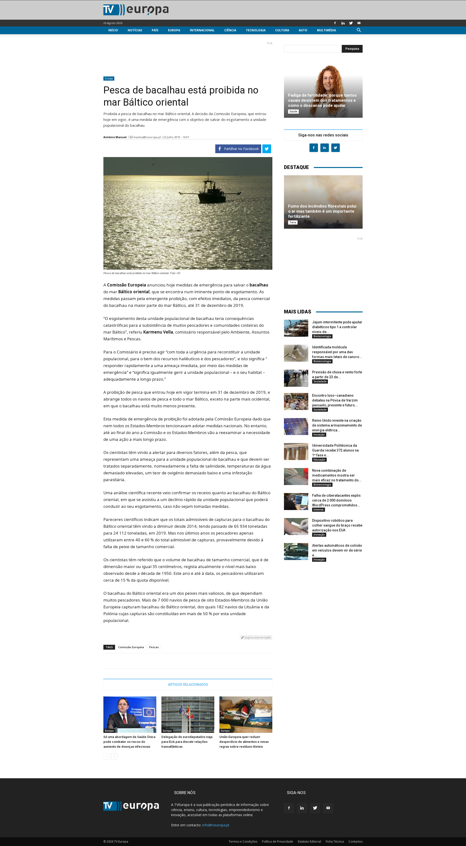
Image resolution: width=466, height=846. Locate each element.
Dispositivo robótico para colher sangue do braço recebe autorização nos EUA (337, 525)
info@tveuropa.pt (215, 825)
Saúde (293, 111)
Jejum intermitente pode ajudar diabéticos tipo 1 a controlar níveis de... (337, 327)
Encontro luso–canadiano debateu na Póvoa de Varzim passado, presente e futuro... (335, 400)
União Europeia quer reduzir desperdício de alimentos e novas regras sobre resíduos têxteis (244, 741)
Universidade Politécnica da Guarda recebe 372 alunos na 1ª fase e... (335, 450)
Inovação (319, 434)
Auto (303, 30)
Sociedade (320, 381)
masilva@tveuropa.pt (147, 137)
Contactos (356, 841)
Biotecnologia (322, 336)
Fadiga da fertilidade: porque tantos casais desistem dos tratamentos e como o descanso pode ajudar (322, 100)
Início (113, 30)
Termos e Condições (243, 841)
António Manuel (115, 137)
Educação (319, 459)
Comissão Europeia (131, 647)
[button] (359, 30)
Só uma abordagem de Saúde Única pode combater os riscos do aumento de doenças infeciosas (129, 741)
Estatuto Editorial (309, 841)
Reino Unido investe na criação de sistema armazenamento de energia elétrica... (337, 425)
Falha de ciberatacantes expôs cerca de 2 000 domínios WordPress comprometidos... (336, 500)
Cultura (282, 30)
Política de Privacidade (277, 841)
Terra (293, 222)
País (155, 30)
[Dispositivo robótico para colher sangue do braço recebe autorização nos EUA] (296, 526)
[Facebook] (335, 23)
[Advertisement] (187, 57)
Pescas (154, 647)
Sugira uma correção (257, 637)
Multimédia (326, 30)
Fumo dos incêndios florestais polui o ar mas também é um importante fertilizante (322, 211)
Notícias (135, 30)
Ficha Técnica (335, 841)
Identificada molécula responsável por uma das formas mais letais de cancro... (337, 352)
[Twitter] (351, 23)
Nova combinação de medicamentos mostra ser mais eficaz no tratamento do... (337, 475)
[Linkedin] (343, 23)
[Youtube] (359, 23)
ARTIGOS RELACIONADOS (188, 684)
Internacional (202, 30)
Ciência (230, 30)
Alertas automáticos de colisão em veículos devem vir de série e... (337, 550)
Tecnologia (256, 30)
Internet (319, 509)
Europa (174, 30)
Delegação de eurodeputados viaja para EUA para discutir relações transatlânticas (186, 741)
